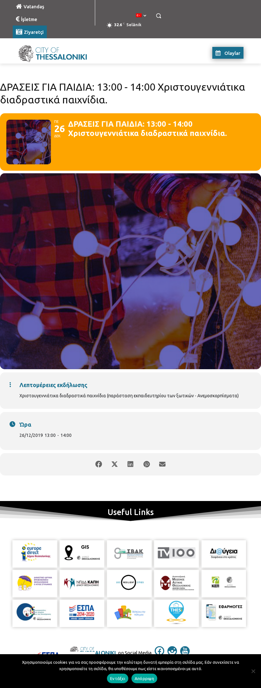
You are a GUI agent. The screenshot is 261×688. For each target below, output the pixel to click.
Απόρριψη (144, 678)
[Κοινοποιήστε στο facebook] (99, 464)
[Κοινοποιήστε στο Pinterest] (146, 464)
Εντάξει (117, 678)
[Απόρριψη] (253, 671)
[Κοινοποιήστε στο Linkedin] (130, 464)
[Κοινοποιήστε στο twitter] (115, 464)
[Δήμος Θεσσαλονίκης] (56, 52)
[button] (158, 15)
